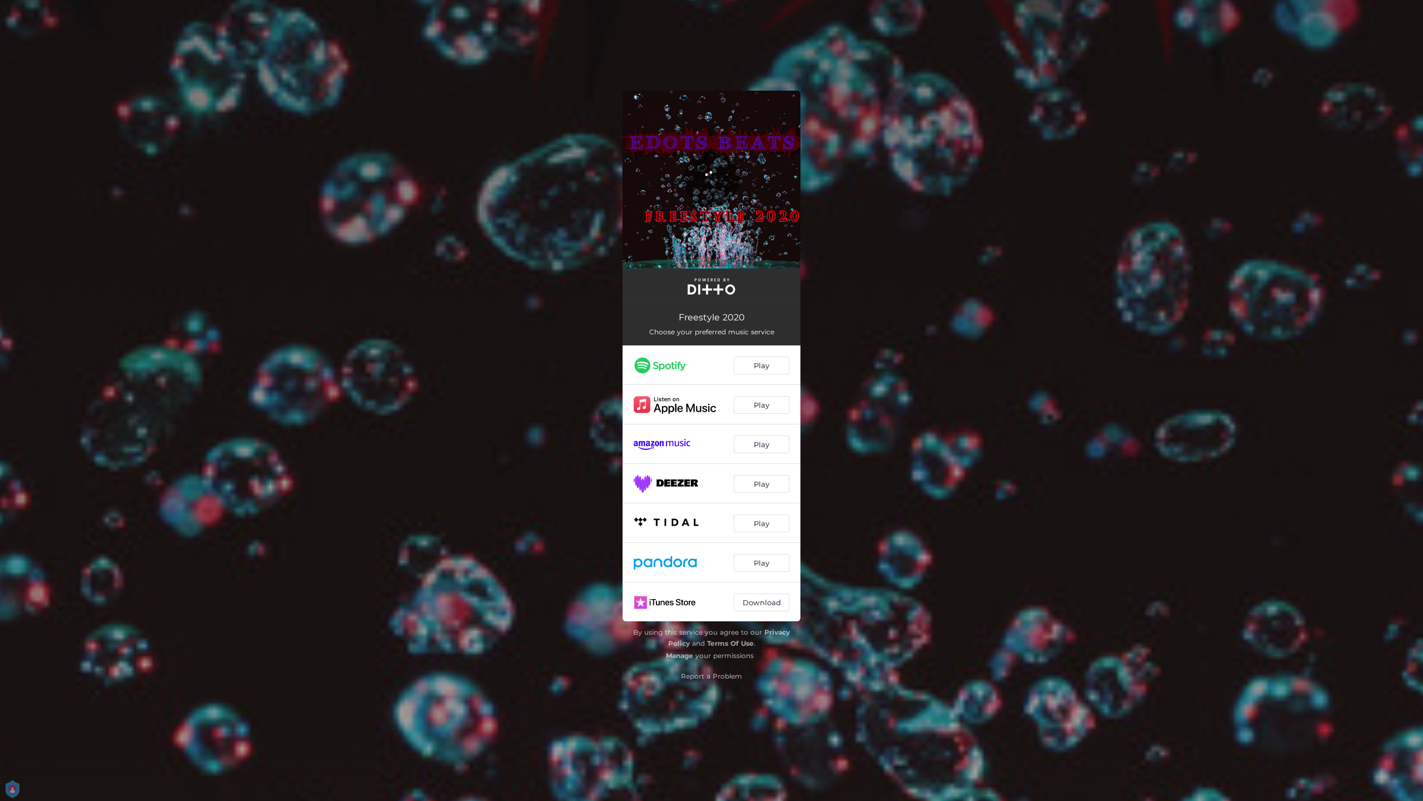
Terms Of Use (730, 643)
